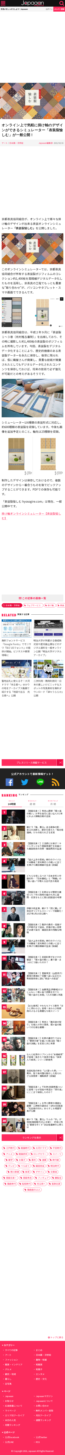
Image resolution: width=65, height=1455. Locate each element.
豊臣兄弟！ (11, 1177)
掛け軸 (51, 605)
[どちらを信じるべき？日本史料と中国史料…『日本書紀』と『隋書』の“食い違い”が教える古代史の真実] (13, 882)
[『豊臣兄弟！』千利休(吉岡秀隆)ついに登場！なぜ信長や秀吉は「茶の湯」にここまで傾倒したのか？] (13, 1093)
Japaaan (32, 3)
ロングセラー (40, 1153)
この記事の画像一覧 (34, 598)
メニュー (3, 3)
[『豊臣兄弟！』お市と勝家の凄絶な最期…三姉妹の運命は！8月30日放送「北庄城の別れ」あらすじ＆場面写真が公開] (13, 1109)
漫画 (44, 1159)
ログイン (49, 9)
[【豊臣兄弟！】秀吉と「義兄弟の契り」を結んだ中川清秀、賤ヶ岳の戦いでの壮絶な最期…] (13, 1028)
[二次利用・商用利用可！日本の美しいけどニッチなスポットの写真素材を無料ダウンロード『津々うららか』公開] (48, 669)
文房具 (53, 1171)
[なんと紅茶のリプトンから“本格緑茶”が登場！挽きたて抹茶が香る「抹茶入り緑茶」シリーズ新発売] (13, 1060)
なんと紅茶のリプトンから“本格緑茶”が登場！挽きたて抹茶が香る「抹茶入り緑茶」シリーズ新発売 (45, 1057)
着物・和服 (41, 1359)
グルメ (8, 1369)
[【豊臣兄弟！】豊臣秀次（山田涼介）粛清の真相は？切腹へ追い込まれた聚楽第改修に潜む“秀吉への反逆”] (13, 979)
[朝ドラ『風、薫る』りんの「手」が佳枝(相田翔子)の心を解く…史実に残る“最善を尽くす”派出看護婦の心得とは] (13, 1125)
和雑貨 (39, 1364)
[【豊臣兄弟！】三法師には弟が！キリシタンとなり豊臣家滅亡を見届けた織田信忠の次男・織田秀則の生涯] (13, 849)
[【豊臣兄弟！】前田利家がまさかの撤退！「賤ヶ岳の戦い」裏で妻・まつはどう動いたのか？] (13, 963)
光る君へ (41, 1183)
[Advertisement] (32, 47)
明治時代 (54, 1165)
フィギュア (43, 1177)
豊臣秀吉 (27, 1177)
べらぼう (25, 1165)
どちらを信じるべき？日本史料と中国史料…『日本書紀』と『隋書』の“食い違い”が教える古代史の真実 (44, 878)
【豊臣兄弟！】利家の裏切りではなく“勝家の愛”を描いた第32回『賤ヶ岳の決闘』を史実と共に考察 (44, 1041)
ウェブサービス (34, 605)
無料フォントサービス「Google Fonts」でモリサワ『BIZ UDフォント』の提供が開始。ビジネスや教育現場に (16, 648)
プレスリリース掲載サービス (31, 762)
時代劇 (55, 1159)
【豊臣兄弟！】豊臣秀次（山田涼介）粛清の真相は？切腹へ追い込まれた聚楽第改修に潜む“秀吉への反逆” (44, 976)
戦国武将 (23, 1153)
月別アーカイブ (43, 1415)
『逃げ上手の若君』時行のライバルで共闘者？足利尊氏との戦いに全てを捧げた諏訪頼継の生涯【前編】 (44, 862)
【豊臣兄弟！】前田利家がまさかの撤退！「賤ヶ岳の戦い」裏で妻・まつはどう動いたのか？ (44, 959)
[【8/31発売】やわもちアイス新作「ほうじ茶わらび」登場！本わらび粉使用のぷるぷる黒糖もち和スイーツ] (13, 1011)
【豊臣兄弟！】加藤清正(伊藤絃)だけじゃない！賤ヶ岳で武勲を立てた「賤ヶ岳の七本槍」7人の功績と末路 (45, 992)
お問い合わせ (42, 1405)
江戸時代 (10, 1148)
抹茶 (27, 1171)
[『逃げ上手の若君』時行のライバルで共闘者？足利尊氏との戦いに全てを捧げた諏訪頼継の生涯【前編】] (13, 865)
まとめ (39, 1350)
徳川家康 (14, 1171)
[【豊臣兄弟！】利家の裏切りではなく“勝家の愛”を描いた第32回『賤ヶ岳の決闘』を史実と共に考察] (13, 1044)
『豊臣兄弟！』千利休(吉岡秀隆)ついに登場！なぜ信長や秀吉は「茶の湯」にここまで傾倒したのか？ (45, 1089)
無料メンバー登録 (44, 1410)
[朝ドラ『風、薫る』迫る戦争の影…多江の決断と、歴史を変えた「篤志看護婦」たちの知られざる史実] (13, 833)
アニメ (9, 1153)
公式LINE (40, 782)
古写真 (8, 1383)
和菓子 (39, 1369)
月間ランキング (12, 1425)
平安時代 (57, 1148)
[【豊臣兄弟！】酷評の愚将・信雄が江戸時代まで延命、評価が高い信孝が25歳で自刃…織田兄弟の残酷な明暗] (13, 930)
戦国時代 (25, 1148)
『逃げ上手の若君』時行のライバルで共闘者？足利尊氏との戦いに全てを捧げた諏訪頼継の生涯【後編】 (44, 943)
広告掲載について (13, 1405)
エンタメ (40, 1374)
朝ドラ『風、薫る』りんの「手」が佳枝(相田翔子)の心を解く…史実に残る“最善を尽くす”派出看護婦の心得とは (45, 1123)
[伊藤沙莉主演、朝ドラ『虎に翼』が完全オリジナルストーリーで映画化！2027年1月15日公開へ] (13, 914)
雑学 (10, 1159)
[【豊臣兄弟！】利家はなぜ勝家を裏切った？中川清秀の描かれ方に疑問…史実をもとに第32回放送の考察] (13, 898)
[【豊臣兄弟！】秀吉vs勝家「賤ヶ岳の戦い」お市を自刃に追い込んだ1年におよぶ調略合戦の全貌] (13, 817)
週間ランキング (43, 1420)
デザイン (40, 1171)
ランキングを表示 (31, 1137)
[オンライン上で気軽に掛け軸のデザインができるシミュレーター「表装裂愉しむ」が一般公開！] (32, 101)
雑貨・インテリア (13, 1364)
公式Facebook (9, 782)
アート (5, 142)
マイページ (10, 1410)
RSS (55, 782)
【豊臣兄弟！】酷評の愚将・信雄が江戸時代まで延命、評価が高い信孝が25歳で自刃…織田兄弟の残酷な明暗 (44, 928)
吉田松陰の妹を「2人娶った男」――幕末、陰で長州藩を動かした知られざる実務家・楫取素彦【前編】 (44, 1073)
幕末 (34, 1159)
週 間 (32, 803)
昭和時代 (26, 1183)
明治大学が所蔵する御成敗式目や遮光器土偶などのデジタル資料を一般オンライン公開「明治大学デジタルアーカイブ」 (48, 648)
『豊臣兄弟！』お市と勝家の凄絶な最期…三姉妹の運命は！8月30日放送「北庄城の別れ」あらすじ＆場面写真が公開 (45, 1106)
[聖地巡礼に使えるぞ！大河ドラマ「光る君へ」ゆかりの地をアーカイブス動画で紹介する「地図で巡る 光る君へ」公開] (17, 669)
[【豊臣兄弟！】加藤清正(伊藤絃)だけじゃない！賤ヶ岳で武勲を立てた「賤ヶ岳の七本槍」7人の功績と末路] (13, 995)
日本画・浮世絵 (16, 142)
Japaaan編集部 (46, 142)
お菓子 (22, 1159)
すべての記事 (11, 1350)
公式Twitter (24, 782)
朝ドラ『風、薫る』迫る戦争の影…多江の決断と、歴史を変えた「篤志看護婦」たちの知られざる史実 (45, 829)
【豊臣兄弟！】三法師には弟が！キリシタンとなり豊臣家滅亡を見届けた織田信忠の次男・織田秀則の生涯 (44, 846)
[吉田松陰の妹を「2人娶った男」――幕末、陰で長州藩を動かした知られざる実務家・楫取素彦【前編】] (13, 1076)
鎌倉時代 (11, 1183)
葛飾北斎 (56, 1183)
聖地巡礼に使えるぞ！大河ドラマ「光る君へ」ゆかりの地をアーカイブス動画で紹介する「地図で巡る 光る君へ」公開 (16, 688)
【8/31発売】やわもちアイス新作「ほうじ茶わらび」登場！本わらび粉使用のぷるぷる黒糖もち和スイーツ (45, 1008)
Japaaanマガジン (44, 1396)
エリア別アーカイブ (14, 1415)
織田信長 (40, 1165)
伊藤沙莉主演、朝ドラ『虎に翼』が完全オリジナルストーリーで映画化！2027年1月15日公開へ (45, 911)
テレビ (11, 1165)
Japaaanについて (44, 1400)
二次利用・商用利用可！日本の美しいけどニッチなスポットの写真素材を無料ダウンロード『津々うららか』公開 (48, 688)
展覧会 (58, 1177)
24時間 (12, 803)
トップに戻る (56, 1337)
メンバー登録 (59, 9)
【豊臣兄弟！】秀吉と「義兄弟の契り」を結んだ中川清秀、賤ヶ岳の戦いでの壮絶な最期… (44, 1024)
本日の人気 (10, 1420)
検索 (61, 3)
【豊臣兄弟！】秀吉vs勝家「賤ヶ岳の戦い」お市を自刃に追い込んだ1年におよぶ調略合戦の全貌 (44, 813)
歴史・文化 (41, 1378)
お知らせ (9, 1400)
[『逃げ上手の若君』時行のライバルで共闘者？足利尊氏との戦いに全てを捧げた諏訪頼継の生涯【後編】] (13, 947)
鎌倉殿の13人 (33, 1189)
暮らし (8, 1378)
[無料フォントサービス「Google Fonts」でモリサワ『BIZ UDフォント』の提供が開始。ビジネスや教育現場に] (17, 628)
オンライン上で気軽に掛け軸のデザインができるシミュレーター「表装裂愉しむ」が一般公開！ (32, 130)
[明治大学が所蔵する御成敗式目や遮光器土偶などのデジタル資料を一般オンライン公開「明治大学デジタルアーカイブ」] (48, 628)
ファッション (11, 1359)
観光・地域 (10, 1374)
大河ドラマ (41, 1148)
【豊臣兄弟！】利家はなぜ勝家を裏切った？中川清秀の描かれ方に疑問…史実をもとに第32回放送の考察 (44, 894)
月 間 (53, 803)
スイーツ (57, 1153)
